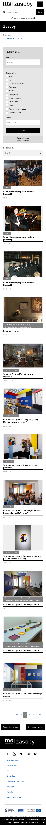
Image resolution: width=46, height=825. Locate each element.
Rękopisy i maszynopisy (17, 109)
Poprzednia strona (10, 727)
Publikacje (12, 87)
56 (21, 715)
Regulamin (11, 787)
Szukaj (40, 12)
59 (33, 715)
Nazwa (8, 118)
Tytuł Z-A (8, 153)
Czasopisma (13, 94)
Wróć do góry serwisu (15, 797)
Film (10, 80)
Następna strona (35, 727)
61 (40, 715)
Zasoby (19, 38)
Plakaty (11, 105)
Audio (11, 76)
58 (29, 715)
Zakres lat (10, 57)
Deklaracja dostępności (15, 781)
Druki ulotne (13, 102)
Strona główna (8, 38)
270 (23, 720)
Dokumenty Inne (15, 112)
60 (36, 715)
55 (17, 715)
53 (10, 715)
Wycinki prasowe (15, 98)
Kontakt (10, 792)
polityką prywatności (30, 822)
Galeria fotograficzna (16, 84)
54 (13, 715)
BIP (8, 771)
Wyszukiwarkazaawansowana (23, 139)
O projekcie (11, 776)
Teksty (11, 91)
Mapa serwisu (12, 765)
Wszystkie (10, 62)
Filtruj (23, 130)
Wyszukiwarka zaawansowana (22, 18)
